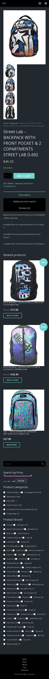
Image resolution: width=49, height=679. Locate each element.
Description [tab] (24, 194)
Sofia (10, 618)
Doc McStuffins (14, 546)
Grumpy (35, 559)
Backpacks (14, 123)
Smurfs (41, 614)
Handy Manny (14, 563)
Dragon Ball (31, 546)
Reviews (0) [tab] (24, 208)
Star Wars (12, 622)
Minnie (24, 584)
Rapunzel (12, 605)
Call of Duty (23, 533)
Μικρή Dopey (13, 644)
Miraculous (38, 584)
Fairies (11, 554)
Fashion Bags (14, 492)
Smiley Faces (27, 614)
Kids (11, 501)
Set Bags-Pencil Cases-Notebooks (22, 509)
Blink (10, 533)
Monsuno (12, 588)
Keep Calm (12, 571)
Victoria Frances (14, 635)
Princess (38, 597)
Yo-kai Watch (13, 639)
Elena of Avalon (36, 550)
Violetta (30, 635)
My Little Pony (27, 588)
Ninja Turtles (13, 593)
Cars (29, 537)
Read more (12, 444)
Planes (26, 597)
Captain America (15, 537)
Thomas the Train (15, 627)
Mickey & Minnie (14, 580)
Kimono (25, 571)
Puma (28, 601)
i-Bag (27, 563)
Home (5, 123)
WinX (41, 635)
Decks (25, 542)
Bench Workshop (15, 529)
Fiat (20, 554)
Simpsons (12, 614)
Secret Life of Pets (16, 610)
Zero (26, 639)
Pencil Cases (14, 505)
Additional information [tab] (24, 201)
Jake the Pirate (14, 567)
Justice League (33, 567)
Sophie (22, 618)
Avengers (22, 525)
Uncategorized (9, 186)
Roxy (23, 605)
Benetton (33, 529)
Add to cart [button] (13, 315)
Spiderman (35, 618)
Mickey (26, 576)
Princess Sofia (14, 601)
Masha (37, 571)
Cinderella (12, 542)
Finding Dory (33, 554)
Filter (21, 481)
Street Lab (27, 622)
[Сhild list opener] (16, 501)
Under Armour (14, 631)
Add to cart (24, 175)
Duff (10, 550)
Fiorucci (11, 559)
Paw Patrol (13, 597)
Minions (12, 584)
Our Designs (30, 593)
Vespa (39, 631)
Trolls (30, 627)
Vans (28, 631)
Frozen (23, 559)
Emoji (10, 525)
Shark (32, 610)
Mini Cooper (32, 580)
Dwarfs (20, 550)
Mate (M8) (12, 576)
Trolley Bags (13, 513)
